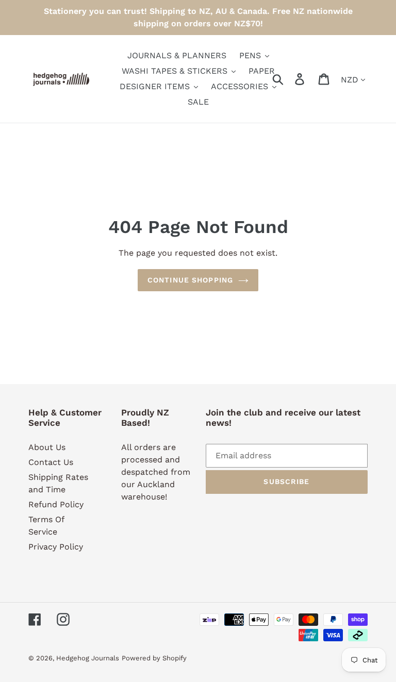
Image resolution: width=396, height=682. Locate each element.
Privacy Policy (55, 547)
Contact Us (50, 462)
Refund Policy (56, 504)
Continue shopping (190, 280)
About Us (46, 447)
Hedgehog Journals (87, 658)
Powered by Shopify (154, 658)
